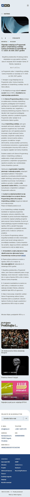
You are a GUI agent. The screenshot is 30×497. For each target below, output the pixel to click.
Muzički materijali (6, 482)
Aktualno (3, 465)
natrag (7, 14)
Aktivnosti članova (6, 470)
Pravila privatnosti (18, 492)
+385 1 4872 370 (20, 429)
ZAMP (16, 462)
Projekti (3, 468)
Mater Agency (17, 494)
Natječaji (3, 479)
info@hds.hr (5, 429)
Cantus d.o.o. (19, 465)
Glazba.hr (18, 468)
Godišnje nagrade (6, 476)
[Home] (5, 5)
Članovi (3, 473)
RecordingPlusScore (21, 470)
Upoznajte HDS (5, 462)
